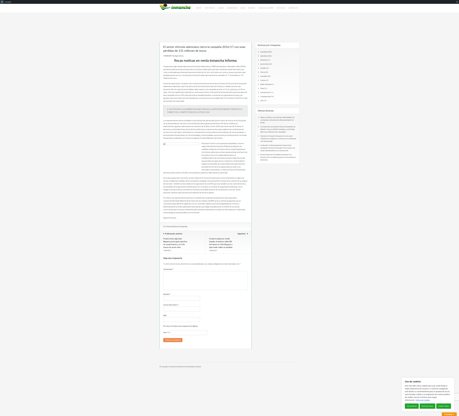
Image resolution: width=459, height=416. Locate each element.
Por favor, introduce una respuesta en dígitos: (180, 326)
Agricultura (179, 56)
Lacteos (263, 80)
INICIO (199, 8)
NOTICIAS (281, 8)
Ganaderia (263, 76)
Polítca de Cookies (423, 400)
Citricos (263, 72)
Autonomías (264, 64)
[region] (428, 394)
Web (165, 315)
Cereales (263, 68)
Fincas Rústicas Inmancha (177, 226)
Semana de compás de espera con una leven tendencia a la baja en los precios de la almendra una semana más (278, 138)
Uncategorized (265, 96)
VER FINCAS (210, 8)
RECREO (251, 8)
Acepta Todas (443, 406)
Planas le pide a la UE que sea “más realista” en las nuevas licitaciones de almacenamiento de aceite (277, 120)
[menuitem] (2, 2)
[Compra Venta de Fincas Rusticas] (175, 8)
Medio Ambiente (266, 84)
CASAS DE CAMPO (266, 8)
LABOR (221, 8)
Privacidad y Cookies (194, 367)
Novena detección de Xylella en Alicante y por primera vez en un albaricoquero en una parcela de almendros (278, 157)
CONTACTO (293, 8)
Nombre (167, 294)
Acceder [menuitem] (8, 2)
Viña (261, 100)
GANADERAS (232, 8)
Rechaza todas (427, 406)
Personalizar (412, 406)
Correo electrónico (171, 305)
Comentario (168, 269)
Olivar (262, 88)
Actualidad (264, 52)
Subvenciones (265, 92)
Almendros (264, 60)
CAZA (242, 8)
